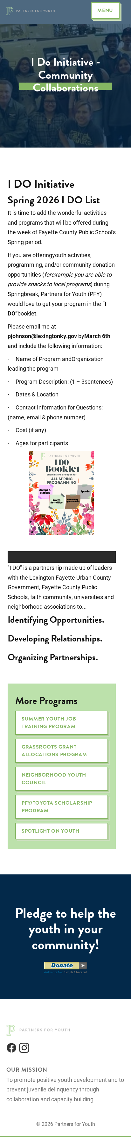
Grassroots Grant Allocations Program (54, 750)
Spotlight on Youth (50, 831)
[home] (31, 11)
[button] (105, 10)
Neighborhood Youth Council (54, 778)
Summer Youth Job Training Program (49, 722)
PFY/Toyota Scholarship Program (57, 807)
